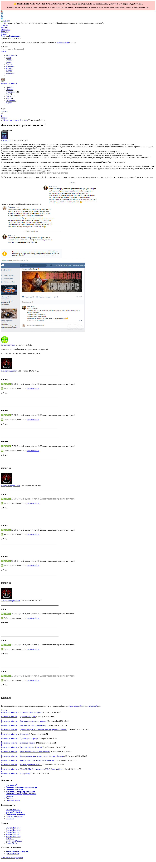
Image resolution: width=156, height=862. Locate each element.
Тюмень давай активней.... (31, 765)
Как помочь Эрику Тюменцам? (33, 725)
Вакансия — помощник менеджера (21, 787)
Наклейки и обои (13, 800)
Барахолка (10, 73)
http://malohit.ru (33, 388)
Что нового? (11, 785)
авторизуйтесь (94, 706)
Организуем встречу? (29, 738)
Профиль (9, 87)
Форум (9, 71)
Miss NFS (10, 839)
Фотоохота (24, 734)
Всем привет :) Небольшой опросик (35, 752)
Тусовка (9, 69)
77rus (12, 345)
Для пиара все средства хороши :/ (34, 721)
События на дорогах (14, 816)
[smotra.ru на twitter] (2, 19)
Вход (3, 36)
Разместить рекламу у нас (17, 851)
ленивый (6, 345)
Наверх (4, 34)
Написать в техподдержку (12, 858)
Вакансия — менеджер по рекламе (21, 794)
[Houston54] (4, 138)
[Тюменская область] (3, 81)
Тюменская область (9, 83)
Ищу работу (25, 773)
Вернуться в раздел (11, 120)
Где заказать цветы (28, 717)
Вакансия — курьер (14, 789)
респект (4, 118)
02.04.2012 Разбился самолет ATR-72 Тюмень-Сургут (42, 769)
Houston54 (6, 140)
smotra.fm (10, 818)
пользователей (63, 42)
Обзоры (9, 60)
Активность (11, 101)
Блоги (8, 58)
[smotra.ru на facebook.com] (2, 16)
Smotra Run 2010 (13, 837)
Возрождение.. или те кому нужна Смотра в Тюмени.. (42, 756)
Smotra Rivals (11, 843)
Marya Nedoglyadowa (11, 486)
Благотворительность (15, 814)
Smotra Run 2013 (13, 830)
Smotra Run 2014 (13, 828)
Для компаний (12, 854)
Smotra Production (14, 812)
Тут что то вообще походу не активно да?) (37, 760)
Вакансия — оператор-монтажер (20, 791)
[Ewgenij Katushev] (6, 369)
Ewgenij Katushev (9, 371)
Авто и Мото (11, 55)
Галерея (9, 96)
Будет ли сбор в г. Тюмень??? (32, 747)
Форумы (23, 120)
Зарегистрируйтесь (76, 706)
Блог (8, 94)
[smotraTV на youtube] (2, 11)
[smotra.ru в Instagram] (5, 21)
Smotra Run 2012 (13, 832)
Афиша (9, 64)
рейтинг (4, 111)
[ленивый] (4, 343)
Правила (9, 90)
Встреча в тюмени (27, 743)
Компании (10, 66)
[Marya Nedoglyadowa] (6, 483)
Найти (3, 51)
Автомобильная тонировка (31, 712)
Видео (8, 62)
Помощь (9, 798)
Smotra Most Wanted (14, 841)
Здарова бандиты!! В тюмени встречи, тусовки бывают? (43, 730)
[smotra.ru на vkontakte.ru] (2, 14)
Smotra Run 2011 (13, 834)
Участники (10, 92)
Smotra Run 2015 (13, 810)
